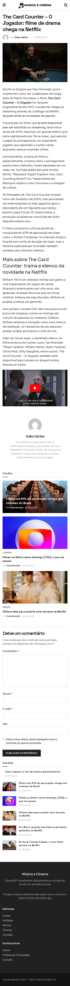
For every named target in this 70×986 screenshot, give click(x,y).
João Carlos (21, 37)
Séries (7, 607)
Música (7, 925)
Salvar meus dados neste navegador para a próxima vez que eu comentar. (31, 741)
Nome (8, 693)
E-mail (8, 708)
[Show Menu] (4, 5)
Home (6, 915)
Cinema (11, 493)
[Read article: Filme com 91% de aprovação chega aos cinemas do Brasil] (9, 786)
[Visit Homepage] (35, 5)
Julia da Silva (16, 508)
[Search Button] (65, 5)
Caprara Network (56, 894)
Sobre (6, 950)
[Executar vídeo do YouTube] (35, 388)
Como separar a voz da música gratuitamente (32, 771)
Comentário (11, 651)
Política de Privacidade (16, 955)
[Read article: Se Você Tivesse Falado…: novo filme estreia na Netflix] (9, 845)
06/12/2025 (28, 616)
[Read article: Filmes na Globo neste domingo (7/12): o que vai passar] (35, 532)
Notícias (8, 920)
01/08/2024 (40, 37)
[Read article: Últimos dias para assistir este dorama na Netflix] (35, 587)
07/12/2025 (32, 508)
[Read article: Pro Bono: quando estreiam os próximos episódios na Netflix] (9, 830)
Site (5, 724)
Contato (8, 934)
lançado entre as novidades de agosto (29, 116)
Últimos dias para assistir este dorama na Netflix (34, 611)
